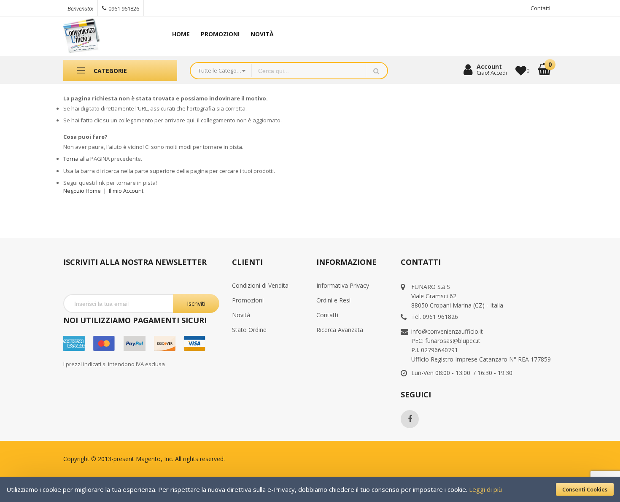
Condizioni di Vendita (260, 285)
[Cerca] (376, 70)
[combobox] (309, 70)
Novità (241, 315)
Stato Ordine (249, 330)
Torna (70, 158)
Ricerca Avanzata (339, 330)
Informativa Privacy (342, 285)
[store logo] (107, 36)
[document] (310, 489)
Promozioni (248, 300)
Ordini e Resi (333, 300)
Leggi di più (485, 489)
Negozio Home (82, 190)
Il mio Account (126, 190)
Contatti (540, 8)
